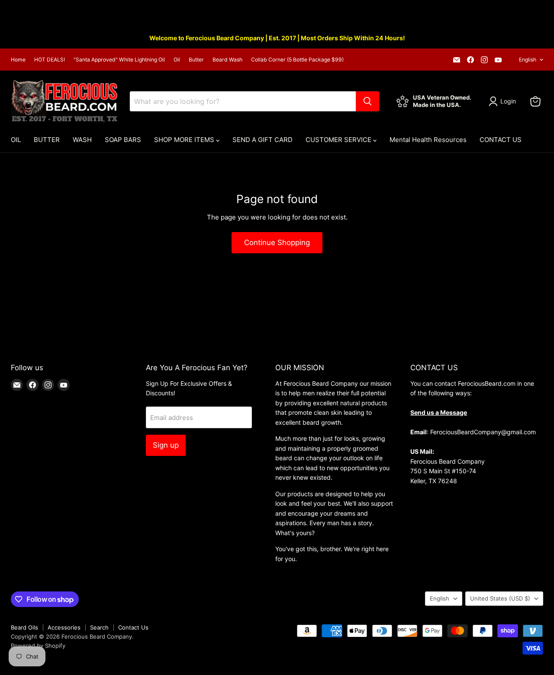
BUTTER (47, 140)
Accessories (64, 627)
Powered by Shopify (38, 645)
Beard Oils (24, 627)
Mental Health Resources (428, 140)
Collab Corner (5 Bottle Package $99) (297, 60)
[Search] (367, 101)
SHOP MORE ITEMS (185, 140)
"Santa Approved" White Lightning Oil (119, 60)
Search (99, 627)
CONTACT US (501, 140)
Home (18, 60)
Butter (196, 60)
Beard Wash (227, 60)
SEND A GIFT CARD (262, 140)
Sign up (166, 445)
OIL (16, 140)
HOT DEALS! (49, 60)
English (527, 59)
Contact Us (133, 627)
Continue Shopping (277, 242)
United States (500, 598)
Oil (177, 60)
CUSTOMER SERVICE (339, 140)
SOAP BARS (123, 140)
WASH (82, 140)
